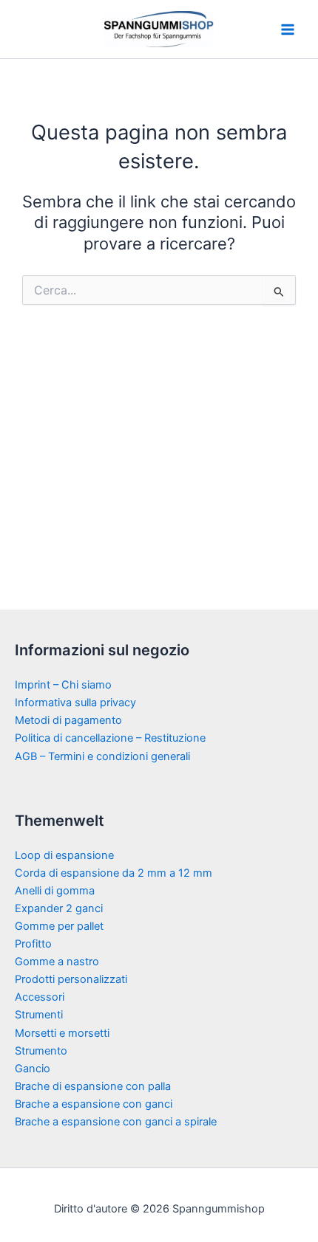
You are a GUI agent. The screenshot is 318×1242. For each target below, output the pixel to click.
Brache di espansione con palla (93, 1086)
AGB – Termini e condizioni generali (102, 756)
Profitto (33, 944)
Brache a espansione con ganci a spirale (116, 1121)
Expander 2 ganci (59, 908)
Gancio (32, 1068)
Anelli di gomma (55, 890)
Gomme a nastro (57, 961)
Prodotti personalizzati (71, 979)
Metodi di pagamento (68, 720)
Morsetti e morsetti (62, 1033)
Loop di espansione (64, 855)
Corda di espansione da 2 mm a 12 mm (113, 873)
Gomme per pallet (59, 926)
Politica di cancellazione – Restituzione (110, 738)
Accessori (39, 997)
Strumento (41, 1051)
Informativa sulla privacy (75, 702)
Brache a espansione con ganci (93, 1104)
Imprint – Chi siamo (63, 684)
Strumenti (39, 1014)
